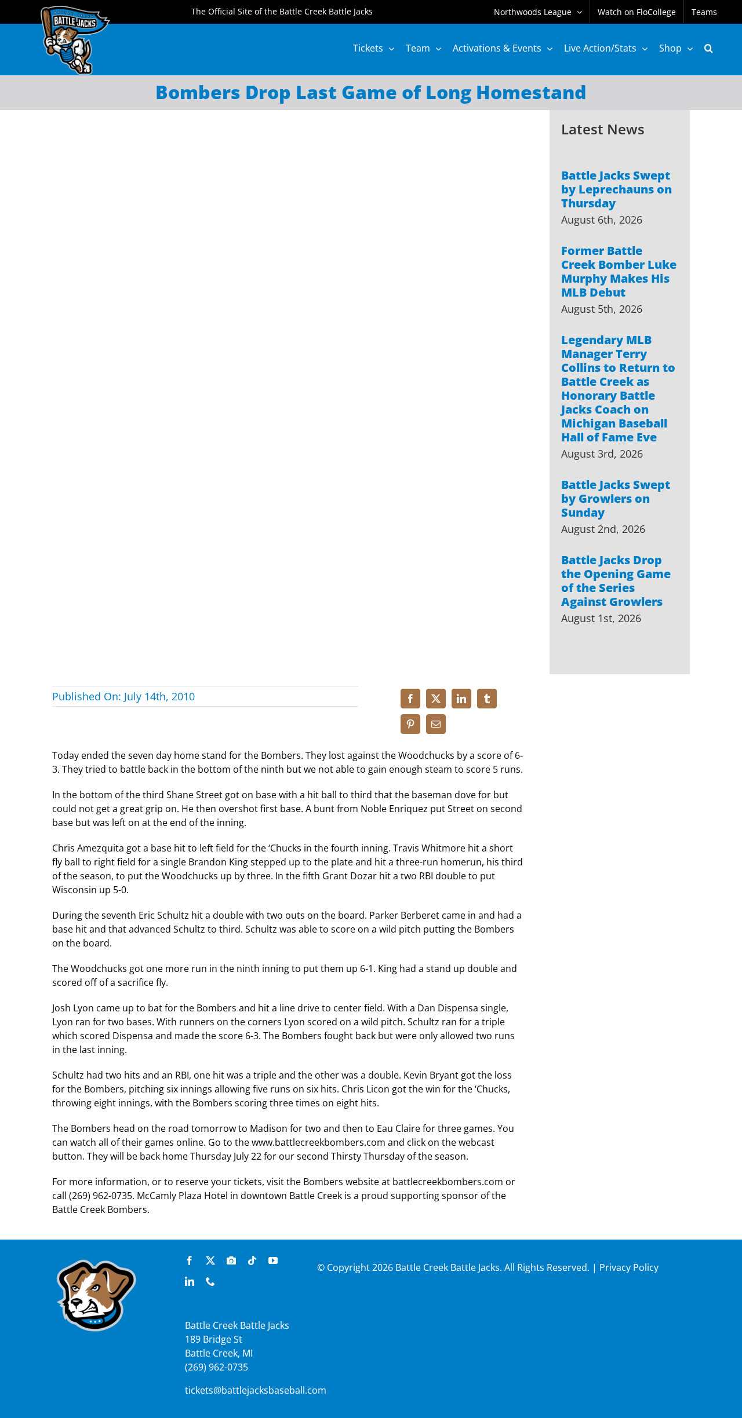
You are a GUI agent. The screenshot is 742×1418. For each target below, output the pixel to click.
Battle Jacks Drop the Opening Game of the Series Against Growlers (616, 580)
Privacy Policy (629, 1267)
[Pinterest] (410, 724)
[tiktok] (252, 1260)
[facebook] (189, 1260)
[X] (436, 698)
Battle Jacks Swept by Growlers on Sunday (615, 498)
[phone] (210, 1281)
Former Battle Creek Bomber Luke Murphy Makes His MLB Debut (618, 271)
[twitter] (210, 1260)
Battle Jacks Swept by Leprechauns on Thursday (616, 189)
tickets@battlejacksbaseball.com (255, 1390)
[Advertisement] (620, 820)
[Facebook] (410, 698)
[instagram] (231, 1260)
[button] (708, 48)
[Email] (436, 724)
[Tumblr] (487, 698)
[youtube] (273, 1260)
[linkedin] (189, 1281)
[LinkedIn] (461, 698)
